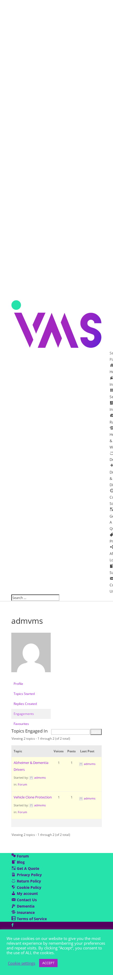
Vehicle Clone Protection (33, 797)
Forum (22, 784)
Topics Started (24, 693)
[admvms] (31, 676)
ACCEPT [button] (48, 963)
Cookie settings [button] (21, 963)
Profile (18, 683)
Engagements (24, 713)
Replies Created (25, 703)
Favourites (21, 723)
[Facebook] (12, 924)
